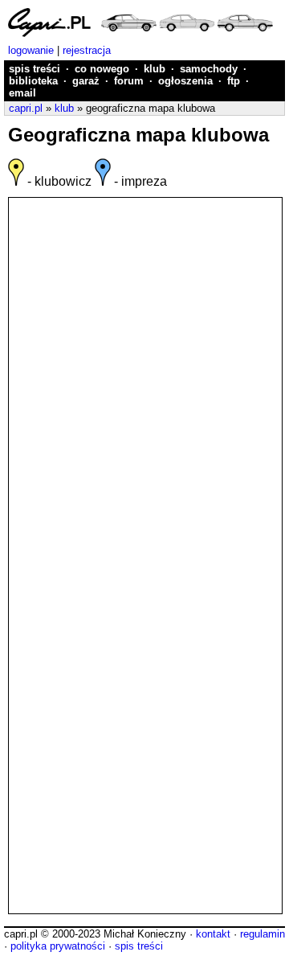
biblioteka (33, 81)
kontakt (213, 934)
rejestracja (87, 50)
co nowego (102, 69)
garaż (86, 81)
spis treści (34, 69)
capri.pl (26, 108)
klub (154, 69)
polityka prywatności (57, 946)
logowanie (31, 50)
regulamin (262, 934)
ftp (233, 81)
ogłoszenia (185, 81)
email (22, 93)
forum (129, 81)
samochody (209, 69)
